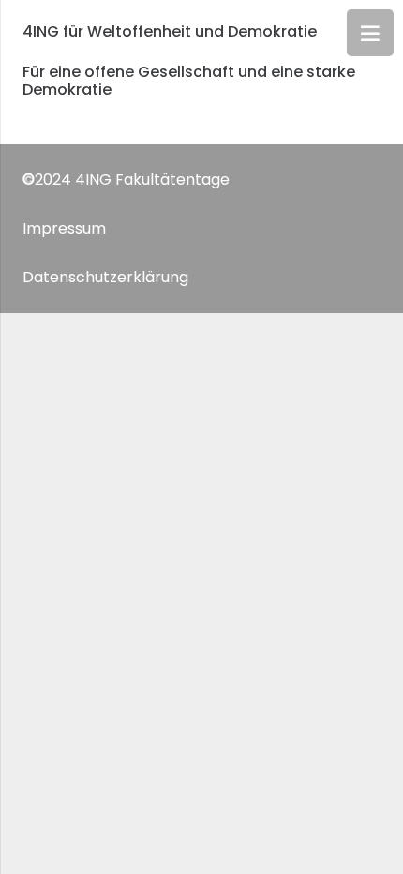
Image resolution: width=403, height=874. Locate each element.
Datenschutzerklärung (105, 277)
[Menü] (370, 32)
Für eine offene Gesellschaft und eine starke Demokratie (188, 80)
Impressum (64, 228)
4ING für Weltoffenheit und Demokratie (169, 31)
